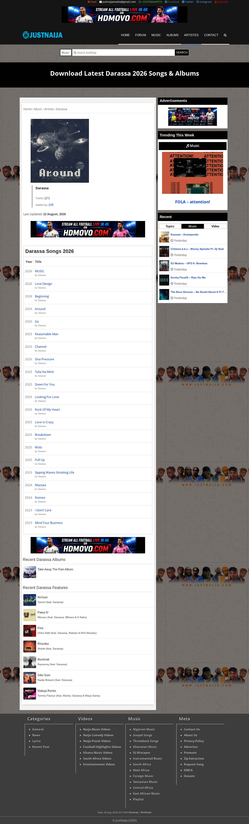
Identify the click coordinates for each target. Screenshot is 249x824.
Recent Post (40, 747)
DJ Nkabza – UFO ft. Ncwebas (189, 263)
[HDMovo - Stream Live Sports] (124, 22)
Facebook (173, 1)
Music (156, 35)
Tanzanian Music (145, 782)
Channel (40, 346)
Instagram (205, 1)
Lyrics (36, 741)
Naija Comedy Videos (98, 735)
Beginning (42, 296)
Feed (93, 1)
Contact (211, 35)
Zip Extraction (194, 759)
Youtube (222, 1)
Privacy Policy (194, 741)
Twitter (189, 1)
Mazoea (40, 485)
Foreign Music (143, 776)
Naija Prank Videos (97, 741)
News (36, 735)
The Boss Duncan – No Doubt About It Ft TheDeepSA (204, 291)
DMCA (188, 770)
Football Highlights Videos (102, 747)
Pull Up (40, 460)
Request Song (194, 764)
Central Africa (143, 788)
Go (37, 321)
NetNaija (146, 812)
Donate (189, 776)
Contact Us (192, 729)
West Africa (141, 770)
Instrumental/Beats (147, 759)
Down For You (45, 384)
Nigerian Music (144, 729)
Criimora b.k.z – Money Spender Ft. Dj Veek (197, 248)
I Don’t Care (43, 510)
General (38, 729)
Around (40, 309)
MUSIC (39, 271)
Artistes (191, 35)
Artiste (49, 109)
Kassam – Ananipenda (184, 234)
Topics (170, 226)
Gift (51, 205)
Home (125, 35)
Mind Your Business (49, 523)
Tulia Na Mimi (44, 372)
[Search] (225, 35)
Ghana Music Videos (97, 753)
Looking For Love (47, 397)
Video (215, 226)
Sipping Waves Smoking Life (54, 472)
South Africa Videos (97, 759)
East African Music (146, 794)
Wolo (38, 447)
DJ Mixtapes (141, 753)
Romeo (40, 497)
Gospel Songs (142, 735)
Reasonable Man (46, 334)
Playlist (138, 799)
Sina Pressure (44, 359)
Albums (172, 35)
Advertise (191, 747)
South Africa (142, 764)
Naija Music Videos (96, 729)
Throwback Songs (146, 741)
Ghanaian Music (145, 747)
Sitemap (133, 812)
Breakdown (43, 435)
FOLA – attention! (192, 202)
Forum (140, 35)
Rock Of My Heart (47, 409)
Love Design (43, 284)
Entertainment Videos (99, 764)
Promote (190, 753)
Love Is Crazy (44, 422)
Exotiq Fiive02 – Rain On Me (188, 277)
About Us (190, 735)
